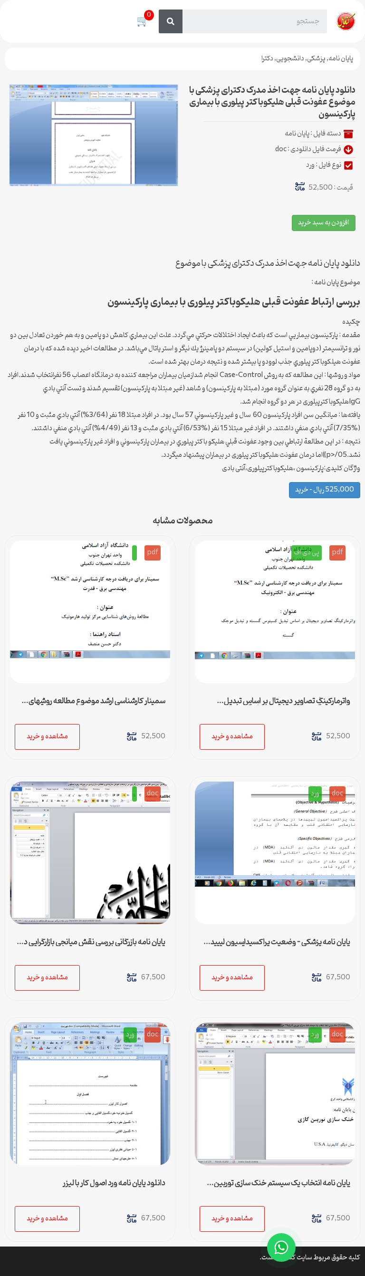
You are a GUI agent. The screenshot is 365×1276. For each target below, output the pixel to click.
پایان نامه (340, 59)
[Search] (170, 21)
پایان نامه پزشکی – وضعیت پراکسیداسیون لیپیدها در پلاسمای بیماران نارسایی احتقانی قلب (277, 946)
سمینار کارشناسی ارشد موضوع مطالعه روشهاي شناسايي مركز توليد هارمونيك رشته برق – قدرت (96, 705)
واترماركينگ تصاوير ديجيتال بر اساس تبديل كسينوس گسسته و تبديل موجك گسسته (287, 705)
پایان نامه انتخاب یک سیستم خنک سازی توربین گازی (282, 1187)
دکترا (267, 59)
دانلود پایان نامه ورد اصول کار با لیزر (114, 1183)
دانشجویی (290, 59)
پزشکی (316, 59)
